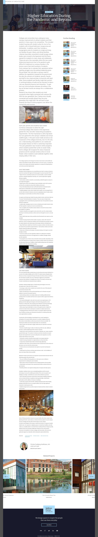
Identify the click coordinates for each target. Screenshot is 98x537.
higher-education (28, 435)
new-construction (44, 435)
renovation (27, 436)
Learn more (49, 524)
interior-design (36, 435)
